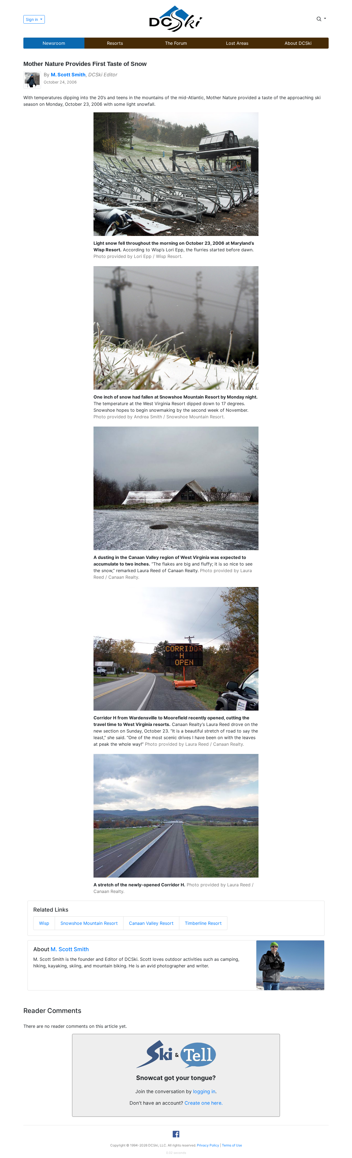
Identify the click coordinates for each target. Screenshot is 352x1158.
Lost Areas (237, 43)
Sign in (32, 19)
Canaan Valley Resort (151, 923)
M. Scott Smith (70, 949)
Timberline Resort (203, 923)
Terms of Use (232, 1145)
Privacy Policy (208, 1145)
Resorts (115, 43)
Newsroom (54, 43)
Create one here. (204, 1103)
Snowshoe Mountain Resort (89, 923)
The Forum (176, 43)
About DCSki (298, 43)
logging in (204, 1091)
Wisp (44, 923)
